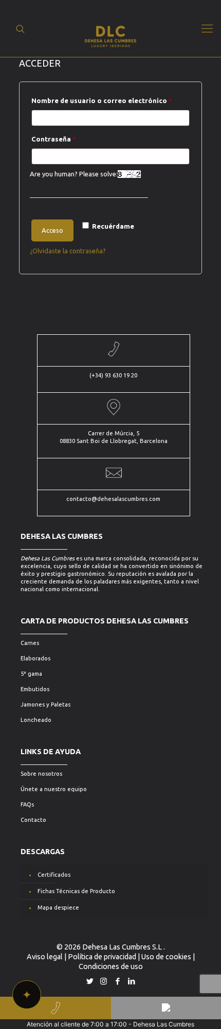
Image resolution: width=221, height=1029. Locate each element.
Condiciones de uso (111, 966)
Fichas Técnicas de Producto (76, 891)
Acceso (52, 230)
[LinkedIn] (131, 981)
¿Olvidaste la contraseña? (68, 250)
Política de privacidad (102, 957)
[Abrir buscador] (20, 28)
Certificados (54, 875)
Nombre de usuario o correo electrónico (110, 100)
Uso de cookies (166, 957)
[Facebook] (117, 981)
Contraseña (73, 139)
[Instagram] (103, 981)
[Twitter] (89, 981)
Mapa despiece (58, 907)
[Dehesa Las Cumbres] (110, 28)
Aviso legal (45, 957)
